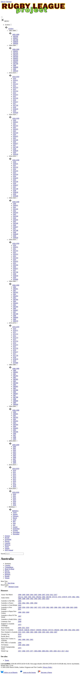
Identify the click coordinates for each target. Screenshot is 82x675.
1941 (14, 207)
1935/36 (15, 181)
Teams (7, 546)
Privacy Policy (47, 667)
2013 (14, 476)
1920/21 (15, 122)
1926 (14, 142)
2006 (14, 457)
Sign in (3, 1)
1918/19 (15, 109)
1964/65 (15, 303)
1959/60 (15, 279)
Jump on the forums (29, 672)
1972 (14, 336)
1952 (14, 252)
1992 (14, 419)
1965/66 (15, 306)
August (15, 527)
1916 (14, 100)
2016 (14, 481)
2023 (14, 499)
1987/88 (15, 397)
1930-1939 (12, 156)
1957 (14, 270)
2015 (14, 479)
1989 (14, 402)
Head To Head (9, 569)
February (15, 516)
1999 (14, 439)
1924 (14, 134)
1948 (14, 232)
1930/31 (15, 163)
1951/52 (15, 250)
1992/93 (15, 421)
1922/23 (15, 129)
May (14, 521)
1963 (14, 298)
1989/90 (15, 404)
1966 (14, 308)
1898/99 (15, 41)
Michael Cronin (13, 587)
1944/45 (15, 220)
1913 (14, 89)
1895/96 (15, 36)
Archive (7, 25)
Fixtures (7, 536)
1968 (14, 315)
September (16, 529)
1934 (14, 176)
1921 (14, 124)
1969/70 (15, 321)
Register (9, 1)
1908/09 (15, 67)
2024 (14, 501)
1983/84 (15, 383)
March (15, 518)
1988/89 (15, 401)
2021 (14, 496)
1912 (14, 85)
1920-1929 (12, 114)
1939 (14, 194)
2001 (14, 448)
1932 (14, 169)
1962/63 (15, 296)
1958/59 (15, 276)
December (16, 534)
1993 (14, 423)
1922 (14, 127)
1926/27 (15, 143)
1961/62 (15, 292)
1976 (14, 350)
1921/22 (15, 125)
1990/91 (15, 414)
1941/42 (15, 209)
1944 (14, 218)
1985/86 (15, 390)
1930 (14, 162)
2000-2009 (12, 441)
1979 (14, 361)
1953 (14, 256)
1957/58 (15, 272)
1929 (14, 152)
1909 (14, 69)
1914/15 (15, 94)
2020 (14, 494)
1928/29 (15, 150)
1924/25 (15, 136)
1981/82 (15, 376)
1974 (14, 343)
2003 (14, 452)
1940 (14, 203)
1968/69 (15, 317)
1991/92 (15, 417)
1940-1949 (12, 198)
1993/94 (15, 424)
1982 (14, 377)
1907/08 (15, 63)
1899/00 (15, 43)
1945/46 (15, 223)
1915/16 (15, 98)
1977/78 (15, 355)
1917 (14, 103)
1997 (14, 435)
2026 (14, 505)
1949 (14, 236)
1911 (14, 82)
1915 (14, 96)
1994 (14, 426)
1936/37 (15, 185)
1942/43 (15, 212)
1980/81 (15, 372)
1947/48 (15, 230)
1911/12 (15, 84)
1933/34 (15, 174)
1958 (14, 274)
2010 (14, 470)
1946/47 (15, 227)
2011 (14, 472)
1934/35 (15, 178)
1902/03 (15, 55)
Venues (7, 548)
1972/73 (15, 337)
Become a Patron (46, 672)
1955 (14, 263)
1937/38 (15, 189)
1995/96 (15, 432)
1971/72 (15, 334)
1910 (14, 78)
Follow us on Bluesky (10, 672)
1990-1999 (12, 406)
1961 (14, 290)
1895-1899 (12, 30)
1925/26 (15, 140)
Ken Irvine (11, 583)
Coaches (7, 543)
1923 (14, 131)
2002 (14, 450)
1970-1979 (12, 323)
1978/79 (15, 359)
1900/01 (15, 51)
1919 (14, 111)
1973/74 (15, 341)
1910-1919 (12, 73)
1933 (14, 172)
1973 (14, 339)
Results (7, 537)
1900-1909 (12, 45)
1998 (14, 437)
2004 (14, 454)
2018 (14, 485)
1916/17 (15, 102)
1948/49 (15, 234)
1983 (14, 381)
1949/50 (15, 237)
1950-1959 (12, 239)
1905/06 (15, 60)
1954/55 (15, 261)
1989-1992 (45, 651)
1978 (14, 357)
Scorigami (8, 539)
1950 (14, 245)
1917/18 (15, 105)
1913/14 (15, 91)
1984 (14, 385)
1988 (14, 399)
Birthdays (12, 507)
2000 (14, 446)
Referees (7, 545)
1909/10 (15, 71)
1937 (14, 187)
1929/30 (15, 154)
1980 (14, 370)
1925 (14, 138)
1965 (14, 305)
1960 (14, 287)
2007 (14, 459)
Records (7, 572)
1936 (14, 183)
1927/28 (15, 147)
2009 (14, 463)
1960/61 (15, 289)
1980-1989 (12, 365)
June (14, 523)
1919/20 (15, 112)
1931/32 (15, 167)
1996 (14, 433)
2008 (14, 461)
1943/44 (15, 216)
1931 (14, 165)
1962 (14, 294)
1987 (14, 395)
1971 (14, 332)
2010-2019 (12, 465)
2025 (14, 503)
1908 (14, 65)
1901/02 (15, 53)
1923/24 (15, 133)
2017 (14, 483)
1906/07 (15, 62)
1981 (14, 374)
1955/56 (15, 265)
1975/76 (15, 348)
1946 (14, 225)
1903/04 (15, 56)
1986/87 (15, 393)
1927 (14, 145)
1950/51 (15, 247)
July (14, 525)
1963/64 (15, 299)
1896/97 (15, 38)
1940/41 (15, 205)
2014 (14, 477)
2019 (14, 486)
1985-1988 (37, 651)
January (15, 514)
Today (15, 512)
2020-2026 (12, 488)
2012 (14, 474)
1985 (14, 388)
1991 (14, 415)
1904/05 (15, 58)
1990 (14, 412)
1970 (14, 328)
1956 (14, 267)
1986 (14, 392)
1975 (14, 346)
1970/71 (15, 330)
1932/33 (15, 171)
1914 (14, 93)
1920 (14, 120)
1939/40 (15, 196)
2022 (14, 498)
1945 (14, 221)
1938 (14, 190)
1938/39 (15, 192)
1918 (14, 107)
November (16, 532)
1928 (14, 149)
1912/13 (15, 87)
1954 (14, 259)
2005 (14, 455)
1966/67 (15, 310)
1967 (14, 312)
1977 (14, 354)
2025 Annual (9, 550)
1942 (14, 211)
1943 (14, 214)
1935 (14, 180)
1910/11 (15, 80)
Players (7, 541)
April (14, 520)
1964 (14, 301)
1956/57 (15, 268)
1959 (14, 277)
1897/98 (15, 40)
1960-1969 (12, 281)
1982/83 (15, 379)
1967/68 (15, 314)
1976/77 (15, 352)
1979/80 (15, 363)
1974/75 (15, 345)
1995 (14, 430)
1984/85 (15, 386)
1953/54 (15, 258)
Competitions (9, 567)
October (15, 530)
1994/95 (15, 428)
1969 (14, 319)
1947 (14, 228)
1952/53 (15, 254)
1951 (14, 249)
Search (3, 553)
